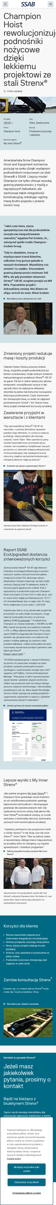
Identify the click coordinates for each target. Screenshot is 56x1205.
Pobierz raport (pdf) (13, 654)
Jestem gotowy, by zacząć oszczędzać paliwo (27, 705)
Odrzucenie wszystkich (26, 1182)
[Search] (5, 4)
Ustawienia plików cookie (26, 1193)
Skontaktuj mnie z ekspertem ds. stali (24, 298)
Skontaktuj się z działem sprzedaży (23, 1004)
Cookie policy (14, 1158)
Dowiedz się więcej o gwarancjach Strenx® (26, 466)
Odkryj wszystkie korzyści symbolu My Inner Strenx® (27, 852)
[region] (26, 1161)
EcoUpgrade (24, 620)
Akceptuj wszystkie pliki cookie (26, 1169)
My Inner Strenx (37, 793)
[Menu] (51, 4)
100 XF (7, 122)
